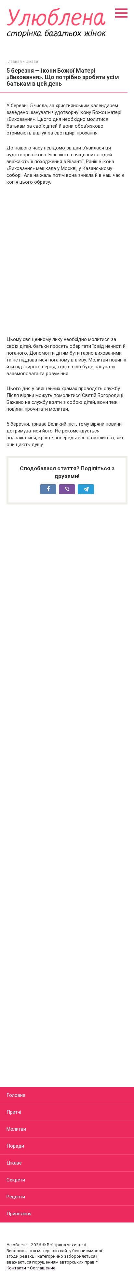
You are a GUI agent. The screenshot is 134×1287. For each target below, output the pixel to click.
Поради (15, 1146)
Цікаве (14, 1163)
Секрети (16, 1180)
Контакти (16, 1267)
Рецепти (16, 1197)
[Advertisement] (67, 261)
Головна (16, 1095)
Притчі (14, 1112)
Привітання (19, 1214)
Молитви (16, 1129)
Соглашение (42, 1267)
